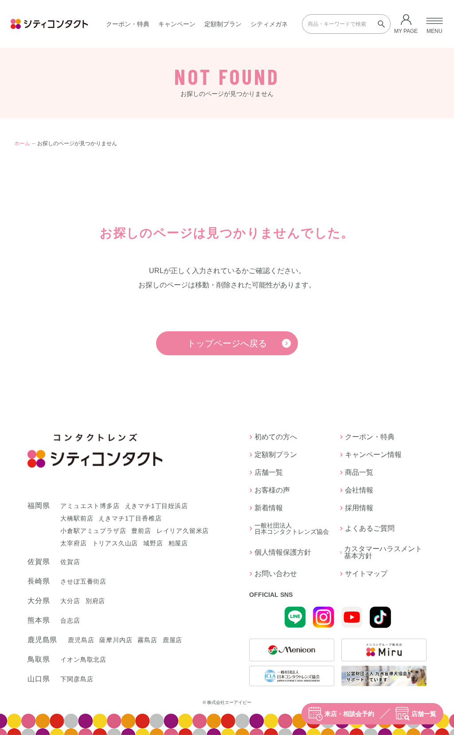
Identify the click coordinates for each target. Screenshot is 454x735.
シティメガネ (269, 24)
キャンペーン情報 (373, 454)
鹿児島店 (81, 640)
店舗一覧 (423, 713)
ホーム (22, 143)
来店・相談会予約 (349, 713)
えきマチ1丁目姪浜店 (156, 505)
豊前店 (141, 530)
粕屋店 (178, 543)
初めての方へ (275, 437)
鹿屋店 (172, 640)
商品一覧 (359, 472)
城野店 (153, 543)
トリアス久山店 (115, 543)
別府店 (95, 600)
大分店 (70, 600)
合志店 (70, 620)
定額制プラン (223, 24)
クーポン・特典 (127, 24)
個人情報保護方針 (282, 552)
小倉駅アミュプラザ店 (93, 530)
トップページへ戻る (227, 343)
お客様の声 (272, 490)
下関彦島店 (76, 679)
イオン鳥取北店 (83, 659)
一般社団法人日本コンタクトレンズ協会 (291, 528)
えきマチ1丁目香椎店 (129, 518)
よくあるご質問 (370, 528)
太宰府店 (73, 543)
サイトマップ (366, 573)
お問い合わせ (275, 573)
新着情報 (268, 508)
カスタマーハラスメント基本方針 (383, 552)
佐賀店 (70, 561)
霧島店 (147, 640)
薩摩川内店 (115, 640)
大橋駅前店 (76, 518)
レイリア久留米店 (183, 530)
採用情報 (359, 508)
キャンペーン (177, 24)
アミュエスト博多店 (89, 505)
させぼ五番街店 (83, 581)
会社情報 (359, 490)
